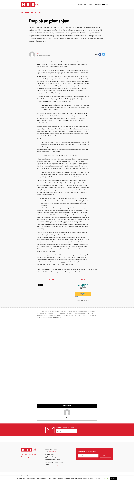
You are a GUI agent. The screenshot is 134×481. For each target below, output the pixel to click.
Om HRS (98, 4)
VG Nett (51, 76)
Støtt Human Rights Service (28, 454)
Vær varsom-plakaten (56, 465)
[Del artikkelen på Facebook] (99, 54)
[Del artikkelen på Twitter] (103, 54)
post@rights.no (52, 451)
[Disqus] (67, 339)
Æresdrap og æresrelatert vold (31, 13)
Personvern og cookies (27, 457)
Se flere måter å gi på (82, 300)
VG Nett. (55, 110)
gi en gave (87, 269)
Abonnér (83, 431)
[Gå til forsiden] (28, 450)
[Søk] (112, 4)
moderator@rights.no (54, 317)
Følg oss (91, 4)
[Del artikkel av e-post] (96, 54)
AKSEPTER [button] (113, 478)
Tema (107, 4)
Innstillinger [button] (105, 478)
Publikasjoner (82, 4)
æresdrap (63, 262)
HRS (38, 53)
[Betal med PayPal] (83, 294)
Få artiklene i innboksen (65, 427)
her (68, 272)
